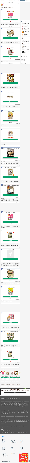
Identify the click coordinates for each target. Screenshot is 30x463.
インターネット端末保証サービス (15, 442)
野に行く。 (20, 432)
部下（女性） (8, 412)
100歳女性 (26, 421)
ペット (11, 413)
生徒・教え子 (2, 412)
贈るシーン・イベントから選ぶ (24, 56)
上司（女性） (18, 412)
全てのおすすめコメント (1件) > (17, 165)
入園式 (3, 404)
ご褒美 (16, 405)
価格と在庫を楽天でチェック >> (17, 59)
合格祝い (16, 403)
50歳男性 (28, 420)
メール (21, 449)
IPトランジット (3, 454)
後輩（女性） (13, 412)
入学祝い (20, 403)
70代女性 (14, 421)
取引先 (25, 412)
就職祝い (7, 404)
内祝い (25, 404)
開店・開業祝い (23, 404)
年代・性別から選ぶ (23, 60)
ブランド (12, 449)
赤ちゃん (9, 413)
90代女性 (22, 421)
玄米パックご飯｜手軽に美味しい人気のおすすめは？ (8, 386)
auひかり (3, 442)
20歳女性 (4, 420)
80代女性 (18, 421)
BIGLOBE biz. (3, 448)
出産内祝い (2, 405)
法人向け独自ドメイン (4, 456)
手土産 (12, 405)
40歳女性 (20, 420)
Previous (0, 372)
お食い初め (8, 403)
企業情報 (12, 447)
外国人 (5, 430)
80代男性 (20, 421)
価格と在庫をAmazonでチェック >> (17, 104)
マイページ (22, 448)
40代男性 (26, 420)
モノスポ (18, 432)
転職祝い (11, 404)
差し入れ (25, 405)
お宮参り (6, 403)
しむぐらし (22, 442)
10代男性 (2, 420)
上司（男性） (15, 412)
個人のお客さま (3, 439)
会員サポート (22, 450)
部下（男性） (5, 412)
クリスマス (2, 403)
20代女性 (8, 420)
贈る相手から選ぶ (23, 59)
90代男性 (24, 421)
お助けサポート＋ (13, 441)
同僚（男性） (21, 412)
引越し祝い (17, 404)
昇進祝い (9, 404)
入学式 (2, 404)
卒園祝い (22, 403)
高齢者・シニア (10, 430)
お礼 (6, 405)
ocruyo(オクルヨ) (2, 386)
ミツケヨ (24, 432)
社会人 (7, 430)
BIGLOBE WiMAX (4, 453)
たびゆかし (26, 432)
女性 (28, 421)
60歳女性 (6, 421)
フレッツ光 (3, 450)
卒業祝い (24, 403)
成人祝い (26, 403)
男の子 (5, 422)
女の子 (3, 422)
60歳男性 (8, 421)
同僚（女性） (23, 412)
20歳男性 (6, 420)
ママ (7, 413)
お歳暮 (4, 403)
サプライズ (14, 405)
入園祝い (18, 403)
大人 (27, 412)
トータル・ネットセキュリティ (15, 443)
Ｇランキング (3, 432)
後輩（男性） (10, 412)
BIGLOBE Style (13, 452)
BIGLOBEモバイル (4, 443)
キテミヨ (13, 432)
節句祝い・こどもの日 (11, 403)
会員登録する (15, 392)
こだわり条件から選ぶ (23, 63)
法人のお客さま (3, 447)
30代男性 (18, 420)
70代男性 (16, 421)
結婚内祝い (27, 404)
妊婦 (5, 413)
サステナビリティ (13, 450)
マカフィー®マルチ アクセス (5, 455)
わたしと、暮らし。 (10, 432)
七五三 (14, 403)
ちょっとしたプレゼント (22, 405)
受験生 (3, 430)
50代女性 (2, 421)
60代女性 (10, 421)
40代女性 (24, 420)
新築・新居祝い (20, 404)
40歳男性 (22, 420)
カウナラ (22, 432)
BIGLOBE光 (3, 441)
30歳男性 (14, 420)
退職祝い (13, 404)
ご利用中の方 (21, 447)
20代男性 (10, 420)
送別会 (15, 404)
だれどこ (5, 432)
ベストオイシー (16, 432)
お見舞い (27, 405)
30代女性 (16, 420)
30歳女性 (12, 420)
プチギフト (10, 405)
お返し (4, 405)
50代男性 (4, 421)
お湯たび (7, 432)
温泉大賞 (22, 441)
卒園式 (5, 404)
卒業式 (27, 403)
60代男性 (12, 421)
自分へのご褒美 (18, 405)
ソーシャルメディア (13, 453)
